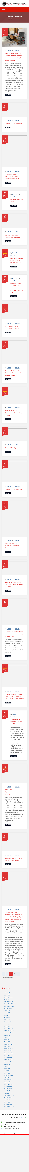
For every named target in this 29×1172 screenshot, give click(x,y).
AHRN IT (9, 50)
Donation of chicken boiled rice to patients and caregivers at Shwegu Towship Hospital (14, 634)
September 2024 (9, 1006)
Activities (17, 50)
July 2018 (7, 1091)
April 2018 (7, 1093)
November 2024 (8, 1004)
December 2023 (8, 1026)
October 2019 (8, 1082)
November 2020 (8, 1055)
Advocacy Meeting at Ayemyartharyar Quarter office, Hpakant (13, 413)
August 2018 (8, 1088)
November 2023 (8, 1028)
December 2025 (8, 997)
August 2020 (8, 1062)
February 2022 (8, 1048)
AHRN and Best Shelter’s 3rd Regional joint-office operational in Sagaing (14, 792)
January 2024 (8, 1024)
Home (10, 19)
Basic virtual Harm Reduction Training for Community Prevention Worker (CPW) (13, 176)
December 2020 (8, 1053)
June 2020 (7, 1066)
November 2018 (8, 1084)
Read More (8, 94)
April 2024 (7, 1017)
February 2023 (8, 1044)
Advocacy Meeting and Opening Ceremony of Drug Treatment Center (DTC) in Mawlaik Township (14, 696)
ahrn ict (14, 714)
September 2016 (9, 1106)
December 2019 (8, 1080)
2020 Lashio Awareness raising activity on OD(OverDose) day (17, 260)
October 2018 (8, 1086)
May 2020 (7, 1068)
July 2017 (7, 1100)
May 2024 (7, 1015)
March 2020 (7, 1073)
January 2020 (8, 1077)
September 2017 (9, 1095)
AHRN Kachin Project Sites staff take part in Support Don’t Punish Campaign (14, 584)
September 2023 (9, 1030)
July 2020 (7, 1064)
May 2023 (7, 1039)
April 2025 (7, 999)
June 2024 (7, 1013)
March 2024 (7, 1019)
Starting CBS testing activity (12, 448)
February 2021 (8, 1051)
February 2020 (8, 1075)
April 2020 (7, 1071)
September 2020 (9, 1059)
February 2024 (8, 1022)
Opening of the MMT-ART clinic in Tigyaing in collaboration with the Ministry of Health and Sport (17, 288)
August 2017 (8, 1097)
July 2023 (7, 1035)
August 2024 (8, 1008)
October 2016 (8, 1104)
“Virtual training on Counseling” (13, 123)
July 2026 (7, 993)
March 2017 (7, 1102)
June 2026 (7, 995)
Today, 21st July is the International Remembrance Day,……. (12, 546)
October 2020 (8, 1057)
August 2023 (8, 1033)
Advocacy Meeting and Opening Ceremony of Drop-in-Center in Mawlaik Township (13, 373)
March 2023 (7, 1042)
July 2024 (7, 1010)
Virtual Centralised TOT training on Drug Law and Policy (16, 722)
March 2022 (7, 1046)
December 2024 (8, 1001)
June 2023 (7, 1037)
